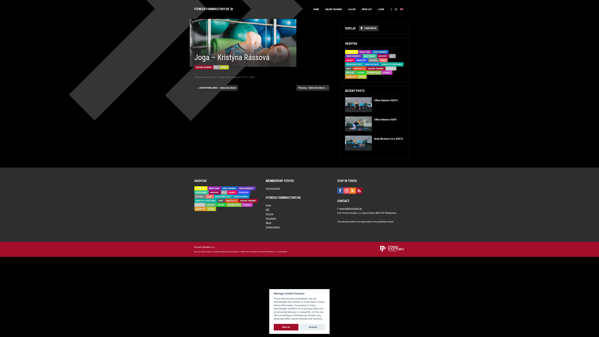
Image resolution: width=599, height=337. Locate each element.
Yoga (224, 67)
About (268, 223)
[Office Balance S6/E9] (370, 133)
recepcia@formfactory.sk (350, 208)
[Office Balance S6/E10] (371, 114)
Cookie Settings (273, 227)
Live (353, 9)
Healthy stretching (392, 64)
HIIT (349, 68)
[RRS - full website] (353, 191)
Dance (350, 60)
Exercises (361, 60)
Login (381, 9)
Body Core (365, 52)
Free (384, 60)
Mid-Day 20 (360, 68)
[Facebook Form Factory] (340, 191)
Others (391, 68)
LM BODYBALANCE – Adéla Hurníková (216, 87)
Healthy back (372, 64)
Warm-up (351, 77)
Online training (333, 9)
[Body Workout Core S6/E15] (374, 152)
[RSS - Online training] (359, 191)
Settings (313, 327)
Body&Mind (370, 56)
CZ (217, 67)
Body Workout (354, 56)
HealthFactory (354, 64)
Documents (271, 218)
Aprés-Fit (351, 52)
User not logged (273, 188)
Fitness (373, 60)
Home (316, 9)
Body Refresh (380, 52)
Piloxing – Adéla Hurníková (312, 87)
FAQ (267, 209)
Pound (361, 72)
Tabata (387, 72)
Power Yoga (374, 72)
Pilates (350, 72)
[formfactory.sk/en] (391, 247)
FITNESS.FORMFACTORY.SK (211, 9)
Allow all (286, 327)
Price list (367, 9)
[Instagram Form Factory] (346, 191)
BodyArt (383, 56)
